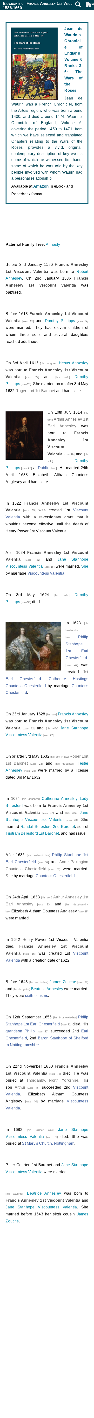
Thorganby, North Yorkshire (52, 1080)
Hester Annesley (73, 363)
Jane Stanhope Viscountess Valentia (41, 1207)
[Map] (53, 468)
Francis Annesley (73, 714)
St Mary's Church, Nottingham (48, 1143)
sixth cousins (36, 996)
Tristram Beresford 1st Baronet (32, 833)
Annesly (53, 244)
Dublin (43, 468)
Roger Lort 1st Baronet (35, 391)
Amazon (41, 186)
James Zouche (63, 982)
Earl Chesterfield (23, 679)
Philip (30, 1031)
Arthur (20, 1087)
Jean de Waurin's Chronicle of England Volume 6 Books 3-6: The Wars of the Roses (73, 59)
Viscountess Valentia (45, 573)
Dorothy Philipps (60, 321)
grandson (14, 1031)
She (84, 566)
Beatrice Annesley (47, 989)
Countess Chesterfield (55, 876)
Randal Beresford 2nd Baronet (47, 827)
